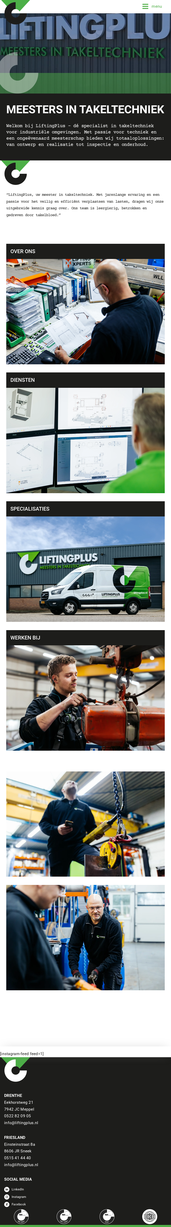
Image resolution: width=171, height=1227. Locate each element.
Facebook (19, 1204)
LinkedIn (18, 1189)
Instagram (19, 1197)
